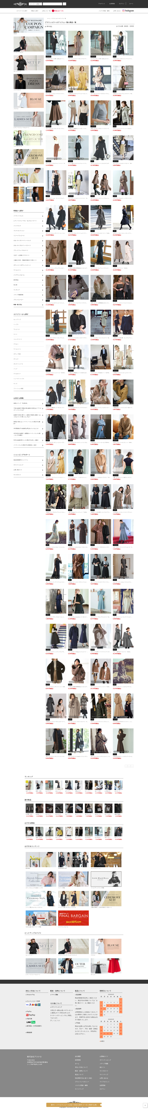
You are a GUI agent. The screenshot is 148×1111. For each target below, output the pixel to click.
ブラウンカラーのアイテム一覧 (59, 18)
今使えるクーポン (59, 11)
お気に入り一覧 (46, 11)
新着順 (132, 26)
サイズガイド (104, 1071)
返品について (79, 1074)
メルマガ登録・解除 (104, 11)
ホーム (48, 18)
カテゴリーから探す (22, 11)
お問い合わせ (117, 11)
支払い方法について (81, 1067)
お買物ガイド (104, 1056)
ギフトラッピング (105, 1060)
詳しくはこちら (55, 1020)
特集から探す (34, 11)
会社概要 (78, 1056)
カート (131, 3)
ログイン (121, 3)
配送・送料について (81, 1071)
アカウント (101, 3)
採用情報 (78, 1060)
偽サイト (102, 1067)
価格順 (126, 26)
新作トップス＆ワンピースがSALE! (74, 1105)
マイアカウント (105, 1082)
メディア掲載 (104, 1063)
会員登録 (112, 3)
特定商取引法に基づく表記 (83, 1078)
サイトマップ (79, 1089)
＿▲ (145, 1105)
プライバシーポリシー (82, 1082)
